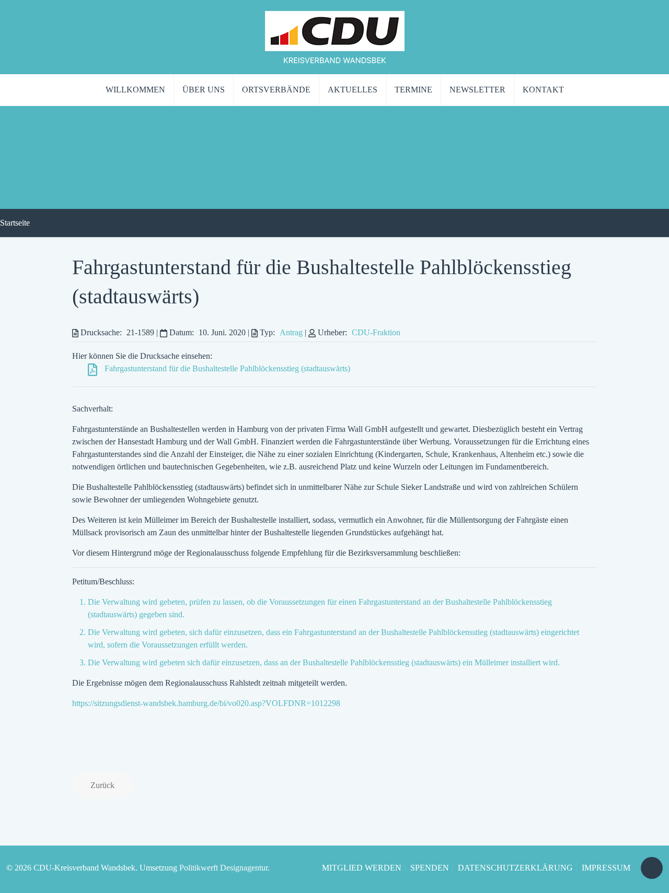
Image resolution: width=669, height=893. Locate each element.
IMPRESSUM (606, 867)
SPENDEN (429, 867)
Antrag (291, 332)
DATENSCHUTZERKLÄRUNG (515, 867)
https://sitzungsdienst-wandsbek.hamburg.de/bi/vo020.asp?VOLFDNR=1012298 (206, 703)
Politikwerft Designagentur (223, 867)
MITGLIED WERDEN (361, 867)
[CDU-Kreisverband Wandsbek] (335, 37)
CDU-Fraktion (376, 332)
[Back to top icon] (652, 868)
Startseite (15, 222)
